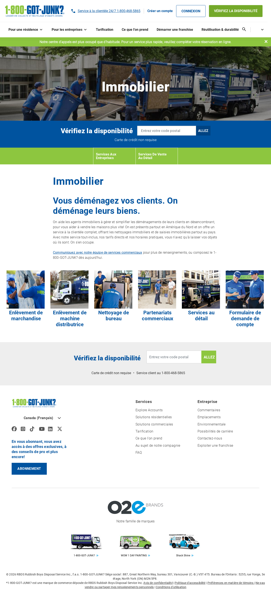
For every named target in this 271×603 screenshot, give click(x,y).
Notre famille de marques (135, 521)
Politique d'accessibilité (190, 583)
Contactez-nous (210, 438)
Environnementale (212, 424)
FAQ (139, 453)
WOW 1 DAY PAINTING (134, 555)
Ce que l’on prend (135, 30)
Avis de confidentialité (158, 583)
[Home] (34, 403)
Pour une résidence (23, 30)
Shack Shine (183, 555)
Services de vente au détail (152, 156)
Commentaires (209, 410)
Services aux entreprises (106, 156)
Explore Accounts (149, 410)
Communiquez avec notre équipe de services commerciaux (97, 252)
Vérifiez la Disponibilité (235, 11)
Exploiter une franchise (215, 446)
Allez (203, 131)
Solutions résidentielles (154, 417)
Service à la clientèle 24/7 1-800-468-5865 (109, 11)
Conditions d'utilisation (171, 587)
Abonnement (29, 469)
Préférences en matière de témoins (230, 583)
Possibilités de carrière (215, 431)
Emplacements (209, 417)
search (244, 29)
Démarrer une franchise (175, 30)
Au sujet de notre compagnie (158, 446)
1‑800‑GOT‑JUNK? (84, 555)
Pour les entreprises (67, 30)
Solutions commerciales (154, 424)
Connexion (190, 11)
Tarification (104, 30)
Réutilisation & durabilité (220, 30)
